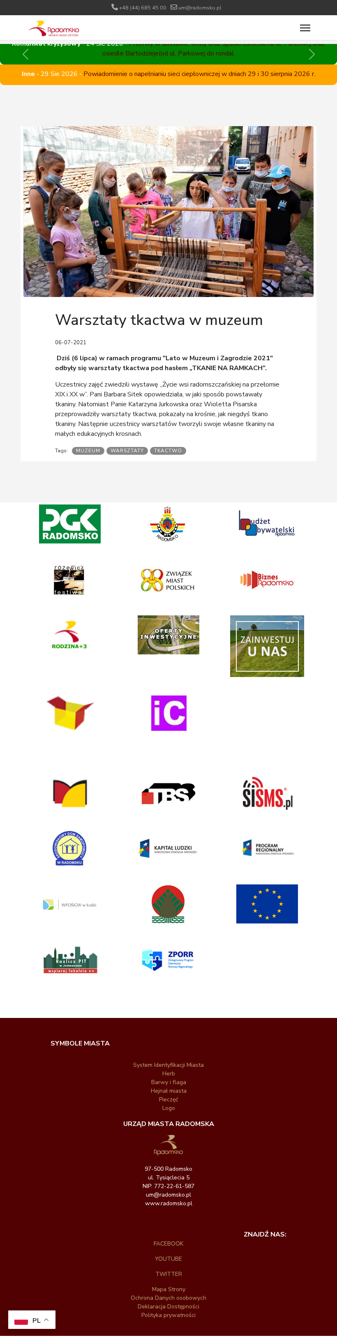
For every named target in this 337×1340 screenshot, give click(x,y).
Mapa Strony (168, 1289)
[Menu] (305, 28)
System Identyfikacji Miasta (168, 1065)
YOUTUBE (168, 1259)
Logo (168, 1108)
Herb (168, 1074)
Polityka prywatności (168, 1315)
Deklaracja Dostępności (168, 1306)
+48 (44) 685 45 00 (142, 7)
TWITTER (168, 1274)
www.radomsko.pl (168, 1203)
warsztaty (127, 450)
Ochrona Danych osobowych (168, 1298)
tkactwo (168, 450)
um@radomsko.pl (200, 7)
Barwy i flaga (168, 1082)
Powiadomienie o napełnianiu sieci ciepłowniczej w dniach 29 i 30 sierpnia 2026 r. (199, 73)
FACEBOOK (168, 1244)
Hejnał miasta (169, 1091)
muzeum (88, 450)
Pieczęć (168, 1099)
